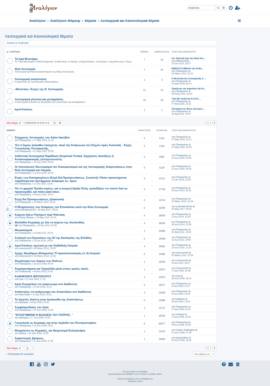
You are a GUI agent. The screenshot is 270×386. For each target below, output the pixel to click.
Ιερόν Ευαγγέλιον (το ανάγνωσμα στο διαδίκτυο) (46, 284)
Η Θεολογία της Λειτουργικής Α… (189, 78)
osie (21, 279)
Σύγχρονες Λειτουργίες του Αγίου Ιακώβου (42, 137)
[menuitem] (231, 8)
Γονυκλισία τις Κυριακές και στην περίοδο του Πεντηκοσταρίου (55, 322)
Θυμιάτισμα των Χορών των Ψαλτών (38, 260)
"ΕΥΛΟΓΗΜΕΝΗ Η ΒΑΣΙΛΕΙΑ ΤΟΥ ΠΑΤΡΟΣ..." (44, 314)
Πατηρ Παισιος (26, 217)
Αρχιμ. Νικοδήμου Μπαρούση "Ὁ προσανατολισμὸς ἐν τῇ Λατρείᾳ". (58, 253)
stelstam (180, 314)
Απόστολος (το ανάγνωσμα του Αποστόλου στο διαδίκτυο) (53, 291)
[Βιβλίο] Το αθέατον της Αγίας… (188, 68)
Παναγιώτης (182, 71)
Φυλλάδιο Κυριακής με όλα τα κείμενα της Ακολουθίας (49, 222)
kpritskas (23, 302)
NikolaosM (181, 61)
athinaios (23, 317)
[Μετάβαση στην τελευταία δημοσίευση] (190, 137)
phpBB (129, 374)
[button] (215, 123)
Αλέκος (22, 333)
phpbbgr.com (147, 379)
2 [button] (210, 122)
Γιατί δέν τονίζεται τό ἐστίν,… (186, 98)
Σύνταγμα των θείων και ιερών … (189, 109)
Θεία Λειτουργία (25, 68)
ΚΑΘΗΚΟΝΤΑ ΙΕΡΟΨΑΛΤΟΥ (33, 276)
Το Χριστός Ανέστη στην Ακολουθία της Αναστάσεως (49, 299)
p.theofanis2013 (27, 210)
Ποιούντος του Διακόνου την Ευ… (189, 88)
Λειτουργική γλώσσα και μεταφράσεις (39, 99)
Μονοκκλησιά (23, 230)
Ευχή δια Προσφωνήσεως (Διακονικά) (39, 199)
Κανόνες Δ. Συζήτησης (18, 43)
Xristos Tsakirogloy (185, 330)
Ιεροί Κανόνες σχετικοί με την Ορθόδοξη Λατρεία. (46, 245)
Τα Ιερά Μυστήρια (26, 58)
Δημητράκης (182, 337)
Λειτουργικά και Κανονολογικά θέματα (39, 36)
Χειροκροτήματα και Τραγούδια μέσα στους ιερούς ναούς (52, 268)
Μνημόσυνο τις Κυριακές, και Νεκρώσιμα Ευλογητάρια (50, 330)
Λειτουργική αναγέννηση (30, 79)
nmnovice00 (25, 248)
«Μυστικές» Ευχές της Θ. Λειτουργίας (39, 89)
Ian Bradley (142, 372)
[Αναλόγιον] (43, 7)
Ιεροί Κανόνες (24, 109)
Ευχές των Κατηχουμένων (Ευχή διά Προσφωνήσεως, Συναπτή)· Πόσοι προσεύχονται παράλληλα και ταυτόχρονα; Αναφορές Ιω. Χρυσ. (71, 179)
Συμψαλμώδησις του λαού (32, 307)
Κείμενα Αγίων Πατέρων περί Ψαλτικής (40, 214)
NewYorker (24, 294)
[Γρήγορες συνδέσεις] (239, 21)
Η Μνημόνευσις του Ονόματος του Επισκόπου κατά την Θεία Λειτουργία (61, 207)
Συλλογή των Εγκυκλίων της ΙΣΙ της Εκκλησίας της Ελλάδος (53, 237)
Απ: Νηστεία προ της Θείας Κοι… (189, 58)
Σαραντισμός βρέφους (29, 338)
